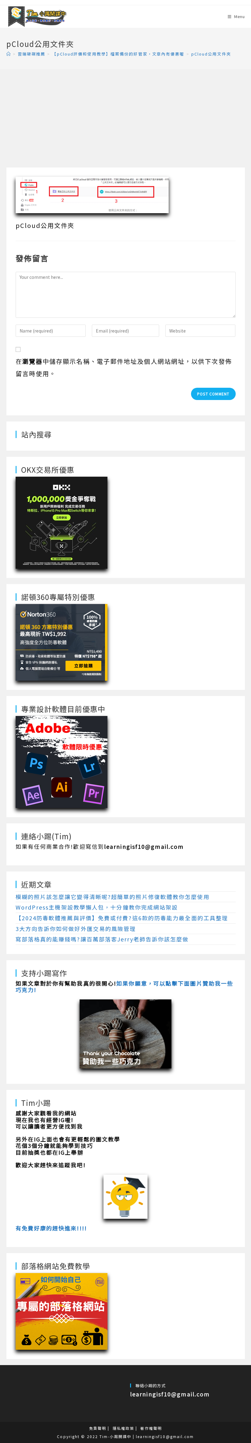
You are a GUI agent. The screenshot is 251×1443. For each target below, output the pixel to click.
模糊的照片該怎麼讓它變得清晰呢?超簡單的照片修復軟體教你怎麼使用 (113, 897)
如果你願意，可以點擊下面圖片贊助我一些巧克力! (125, 986)
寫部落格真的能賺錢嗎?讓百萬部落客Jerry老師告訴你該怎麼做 (102, 939)
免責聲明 (97, 1428)
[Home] (8, 54)
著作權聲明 (151, 1428)
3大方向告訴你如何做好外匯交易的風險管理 (76, 929)
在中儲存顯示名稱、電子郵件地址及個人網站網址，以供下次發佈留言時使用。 (124, 367)
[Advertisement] (125, 121)
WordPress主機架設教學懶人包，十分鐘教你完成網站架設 (97, 907)
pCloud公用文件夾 (211, 54)
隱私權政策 (123, 1428)
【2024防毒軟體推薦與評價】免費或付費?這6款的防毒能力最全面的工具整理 (122, 918)
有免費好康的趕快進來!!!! (51, 1228)
